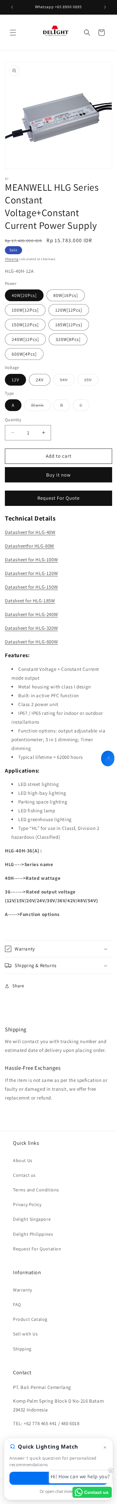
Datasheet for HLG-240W (31, 614)
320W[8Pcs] (68, 339)
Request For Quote (58, 498)
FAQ (17, 1304)
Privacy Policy (27, 1204)
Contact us (24, 1175)
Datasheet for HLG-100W (31, 559)
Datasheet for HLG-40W (30, 532)
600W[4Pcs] (24, 354)
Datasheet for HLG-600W (31, 642)
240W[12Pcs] (25, 339)
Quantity (13, 419)
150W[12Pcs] (25, 325)
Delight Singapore (32, 1219)
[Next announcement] (105, 7)
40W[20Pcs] (24, 295)
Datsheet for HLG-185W (30, 600)
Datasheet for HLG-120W (31, 573)
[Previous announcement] (12, 7)
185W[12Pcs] (68, 325)
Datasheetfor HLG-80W (29, 546)
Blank (41, 406)
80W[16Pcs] (65, 295)
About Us (22, 1160)
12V (15, 380)
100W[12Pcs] (25, 310)
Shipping (12, 259)
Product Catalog (30, 1319)
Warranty (22, 1290)
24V (40, 380)
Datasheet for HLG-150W (31, 587)
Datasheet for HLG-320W (31, 628)
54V (67, 381)
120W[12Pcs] (68, 310)
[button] (13, 32)
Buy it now (58, 475)
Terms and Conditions (36, 1190)
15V (91, 381)
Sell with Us (25, 1334)
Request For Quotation (37, 1249)
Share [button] (18, 986)
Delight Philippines (33, 1234)
